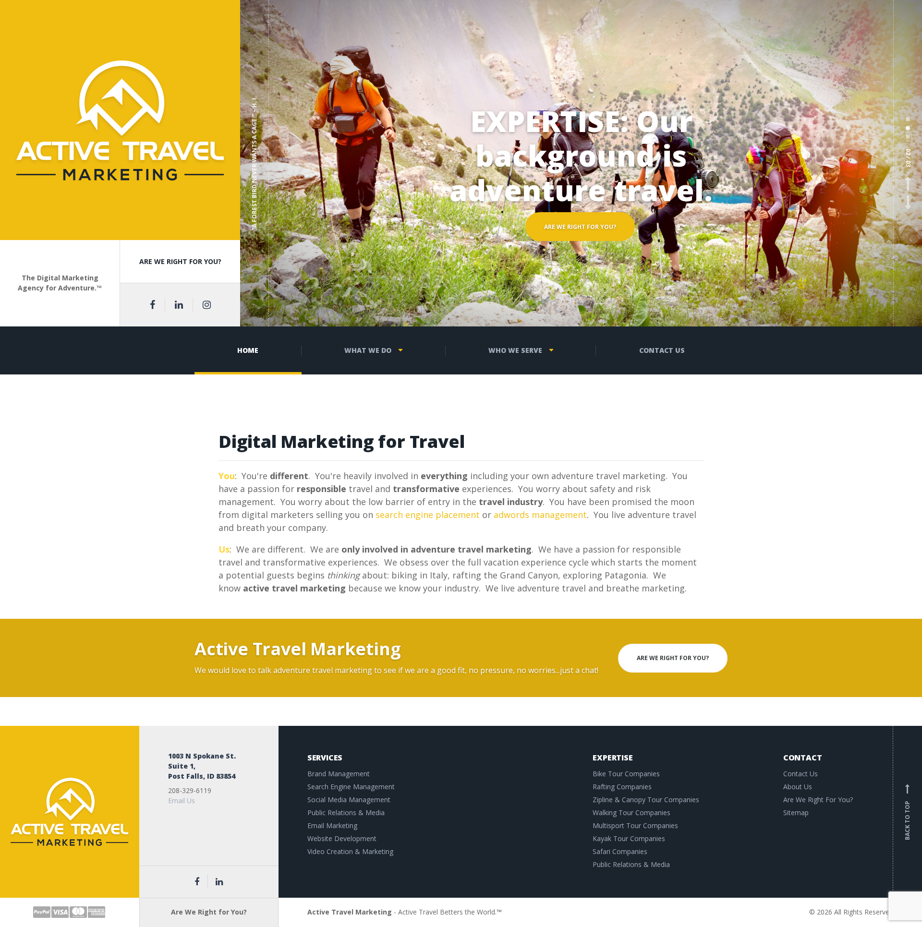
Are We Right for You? (580, 248)
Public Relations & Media (346, 812)
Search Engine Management (351, 786)
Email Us (181, 800)
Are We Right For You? (818, 799)
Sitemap (796, 812)
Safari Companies (620, 851)
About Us (797, 786)
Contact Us (662, 350)
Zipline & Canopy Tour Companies (646, 799)
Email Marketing (332, 825)
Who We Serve (515, 350)
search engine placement (428, 514)
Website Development (341, 838)
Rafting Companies (622, 786)
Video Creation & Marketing (350, 851)
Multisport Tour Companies (635, 825)
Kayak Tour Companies (629, 838)
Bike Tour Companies (626, 773)
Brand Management (338, 773)
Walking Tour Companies (631, 812)
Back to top (907, 813)
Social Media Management (348, 799)
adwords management (540, 514)
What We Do (367, 350)
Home (247, 350)
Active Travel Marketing (349, 911)
